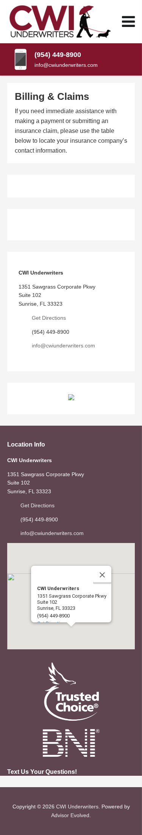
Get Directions (49, 318)
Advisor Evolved (70, 815)
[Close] (102, 575)
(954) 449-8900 (57, 54)
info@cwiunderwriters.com (66, 65)
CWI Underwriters (77, 806)
